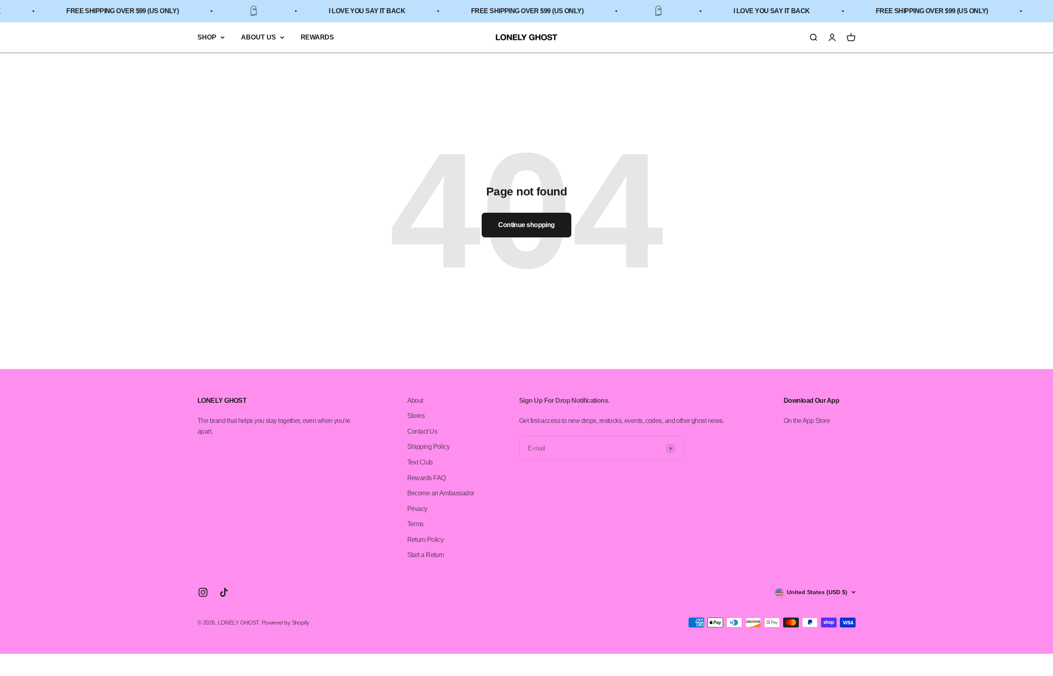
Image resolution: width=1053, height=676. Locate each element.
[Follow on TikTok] (224, 592)
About (415, 400)
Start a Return (425, 554)
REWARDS (317, 37)
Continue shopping (526, 224)
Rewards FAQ (426, 477)
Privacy (417, 508)
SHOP (206, 37)
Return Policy (425, 539)
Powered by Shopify (285, 622)
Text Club (420, 462)
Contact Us (422, 431)
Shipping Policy (428, 446)
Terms (415, 523)
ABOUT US (258, 37)
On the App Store (807, 420)
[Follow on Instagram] (203, 592)
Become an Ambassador (440, 493)
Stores (416, 415)
